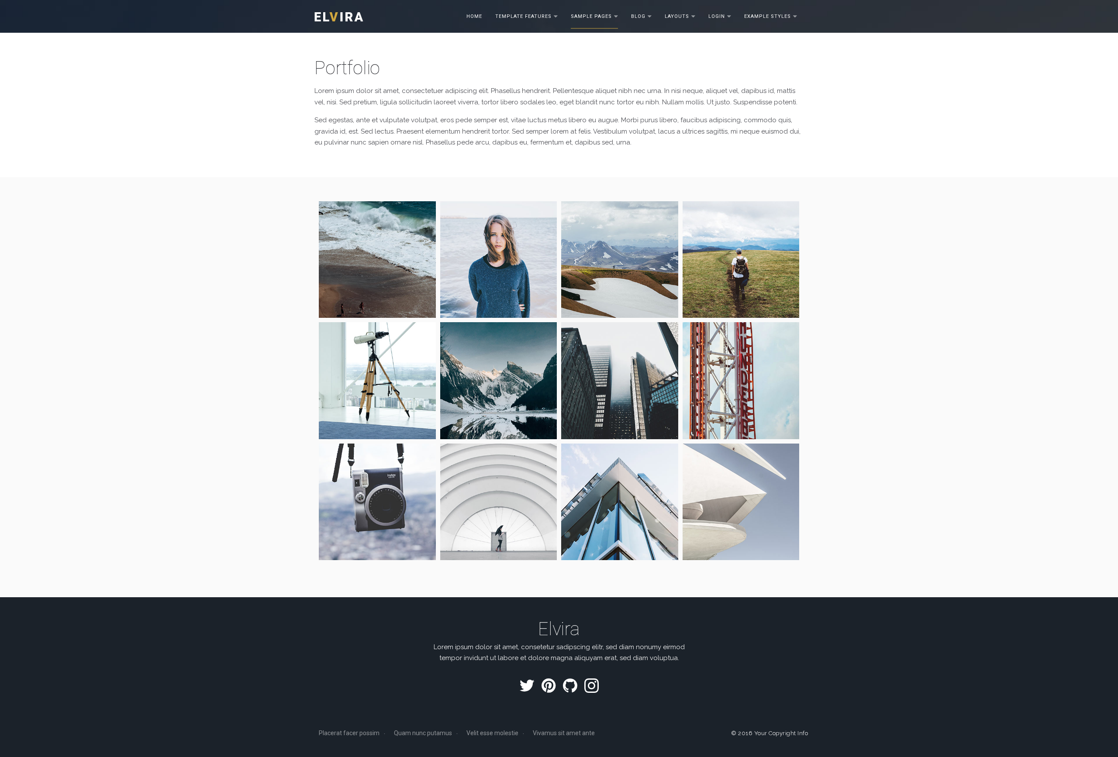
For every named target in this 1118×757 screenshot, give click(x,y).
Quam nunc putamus (423, 732)
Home (474, 16)
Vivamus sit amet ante (564, 732)
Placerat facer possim (349, 732)
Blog (638, 16)
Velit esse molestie (492, 732)
